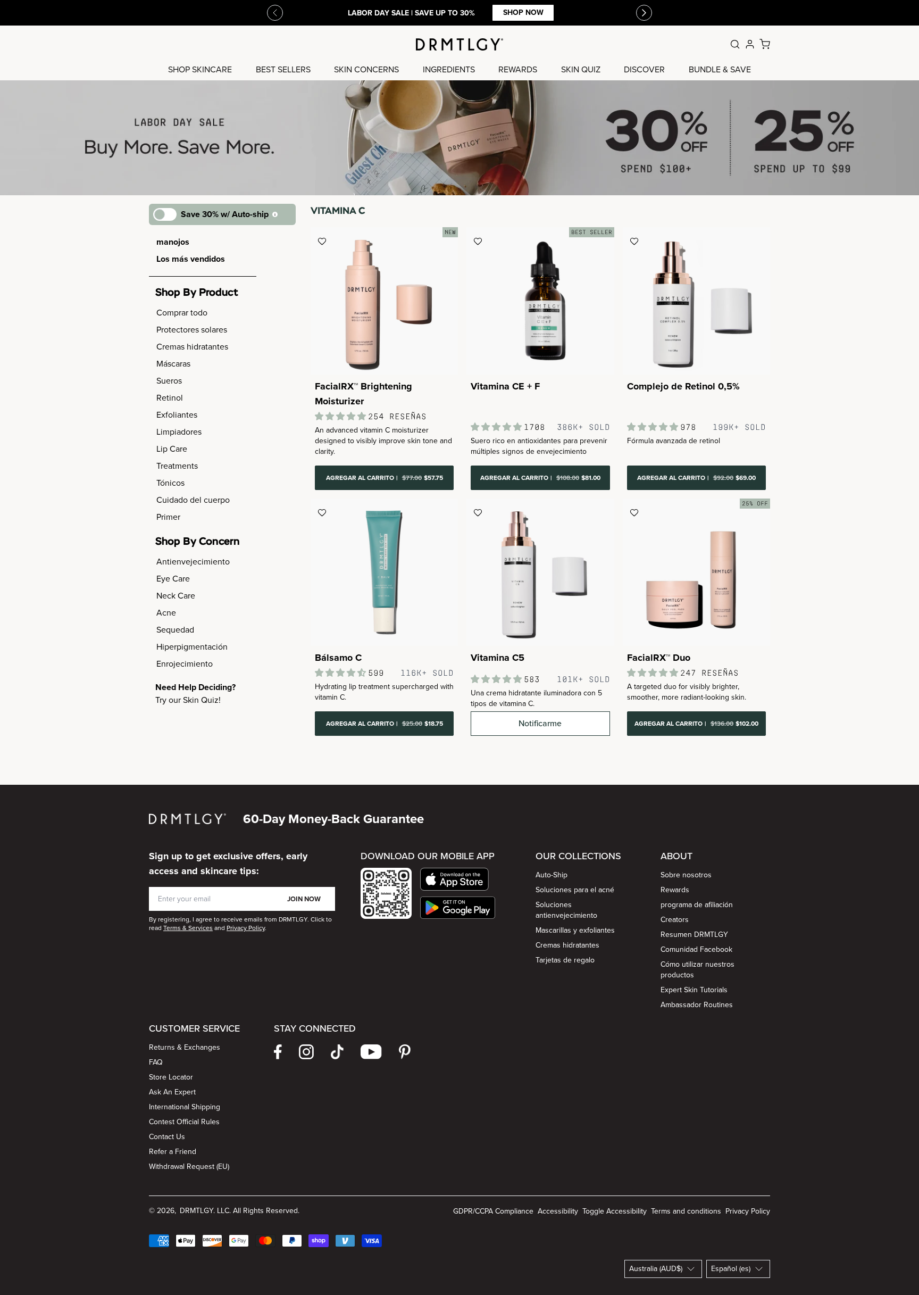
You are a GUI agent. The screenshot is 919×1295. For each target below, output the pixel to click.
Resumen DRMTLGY (694, 934)
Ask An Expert (172, 1092)
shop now (523, 12)
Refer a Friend (172, 1151)
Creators (675, 919)
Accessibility (558, 1211)
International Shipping (184, 1107)
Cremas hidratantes (567, 945)
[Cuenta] (750, 44)
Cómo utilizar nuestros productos (697, 970)
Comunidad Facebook (696, 949)
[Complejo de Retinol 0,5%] (696, 301)
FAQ (156, 1062)
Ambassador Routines (697, 1004)
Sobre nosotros (686, 875)
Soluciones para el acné (575, 889)
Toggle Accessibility (614, 1211)
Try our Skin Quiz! (188, 700)
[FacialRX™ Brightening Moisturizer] (384, 301)
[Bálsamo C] (384, 572)
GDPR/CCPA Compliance (493, 1211)
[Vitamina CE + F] (540, 301)
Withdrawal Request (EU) (189, 1166)
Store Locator (171, 1077)
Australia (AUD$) (655, 1268)
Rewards (675, 889)
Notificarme (540, 723)
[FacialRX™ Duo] (696, 572)
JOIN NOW (304, 899)
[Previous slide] (275, 13)
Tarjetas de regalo (565, 960)
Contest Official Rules (184, 1121)
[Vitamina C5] (540, 572)
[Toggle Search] (735, 44)
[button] (457, 879)
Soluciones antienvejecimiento (566, 910)
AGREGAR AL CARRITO (384, 478)
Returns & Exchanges (184, 1047)
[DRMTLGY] (459, 44)
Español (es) (730, 1268)
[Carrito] (764, 44)
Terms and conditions (686, 1211)
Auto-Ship (551, 875)
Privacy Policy (747, 1211)
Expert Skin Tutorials (694, 989)
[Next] (644, 13)
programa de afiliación (697, 904)
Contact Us (167, 1136)
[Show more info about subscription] (275, 214)
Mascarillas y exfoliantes (575, 930)
